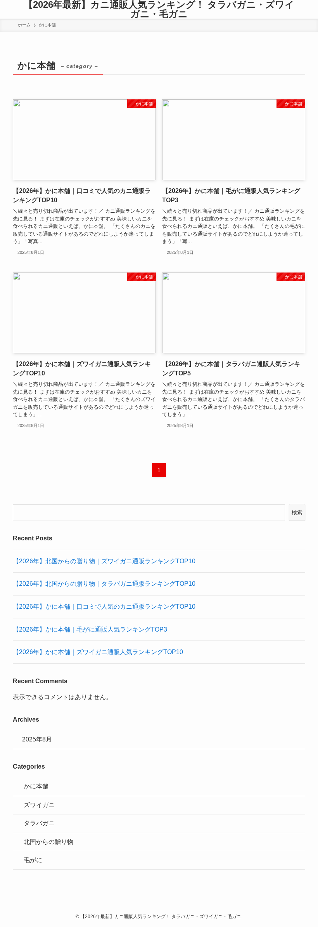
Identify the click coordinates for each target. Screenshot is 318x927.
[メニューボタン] (8, 9)
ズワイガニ (39, 805)
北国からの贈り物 (48, 841)
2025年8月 (37, 739)
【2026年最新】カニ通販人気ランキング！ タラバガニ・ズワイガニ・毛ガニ (159, 9)
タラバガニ (39, 823)
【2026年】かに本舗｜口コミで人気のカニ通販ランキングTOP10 (104, 606)
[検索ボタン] (310, 9)
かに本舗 (36, 786)
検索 (297, 512)
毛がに (33, 860)
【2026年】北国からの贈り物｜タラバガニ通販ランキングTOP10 (104, 583)
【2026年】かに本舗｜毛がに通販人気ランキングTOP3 (90, 629)
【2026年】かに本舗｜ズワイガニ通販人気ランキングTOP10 (98, 652)
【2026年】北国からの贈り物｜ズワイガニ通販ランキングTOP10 (104, 561)
